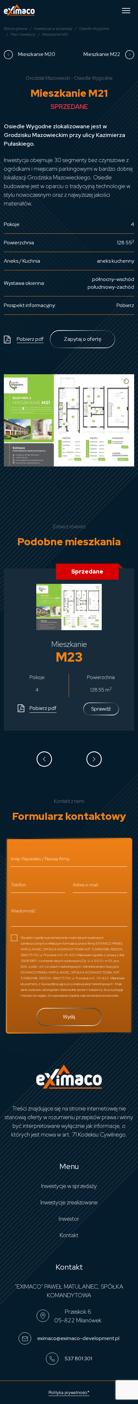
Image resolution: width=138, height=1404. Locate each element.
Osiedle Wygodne (94, 28)
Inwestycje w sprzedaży (53, 28)
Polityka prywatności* (69, 1392)
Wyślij (69, 1016)
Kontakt (69, 1235)
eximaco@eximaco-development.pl (77, 1338)
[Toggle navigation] (126, 9)
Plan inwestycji (23, 34)
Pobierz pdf (30, 339)
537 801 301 (78, 1358)
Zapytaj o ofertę (82, 339)
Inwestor (69, 1218)
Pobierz (125, 305)
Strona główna (15, 28)
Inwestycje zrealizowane (69, 1202)
